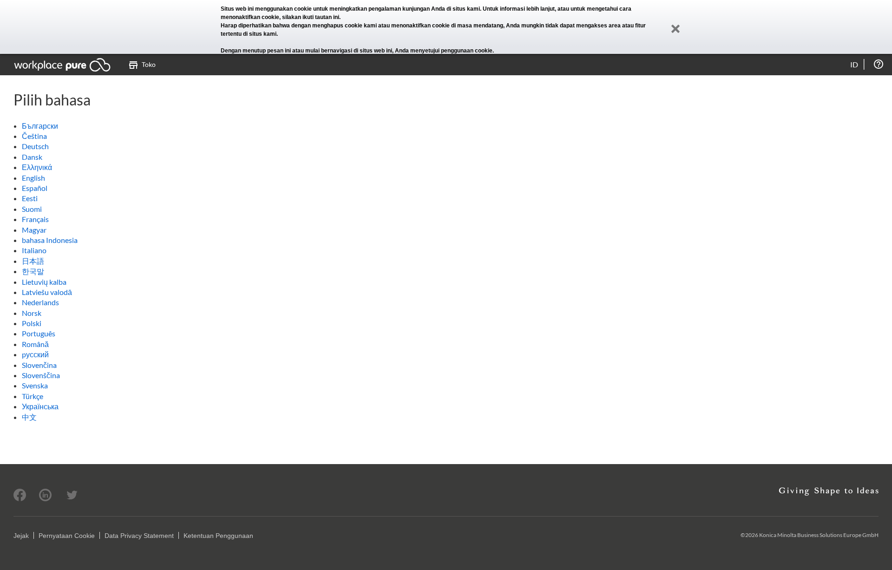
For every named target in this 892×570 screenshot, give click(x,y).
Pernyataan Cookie (67, 535)
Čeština (34, 135)
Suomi (32, 208)
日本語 (33, 260)
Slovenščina (41, 375)
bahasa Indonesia (50, 240)
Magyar (34, 229)
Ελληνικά (37, 167)
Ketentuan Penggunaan (218, 535)
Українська (40, 406)
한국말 (33, 271)
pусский (35, 354)
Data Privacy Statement (139, 535)
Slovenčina (39, 364)
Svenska (35, 385)
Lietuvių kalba (44, 281)
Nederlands (40, 302)
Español (34, 187)
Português (38, 333)
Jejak (21, 535)
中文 (29, 417)
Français (35, 219)
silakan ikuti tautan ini (310, 17)
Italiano (34, 250)
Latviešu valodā (47, 292)
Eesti (30, 198)
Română (35, 344)
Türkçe (32, 396)
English (33, 177)
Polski (31, 323)
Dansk (32, 156)
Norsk (31, 312)
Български (40, 125)
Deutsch (35, 146)
